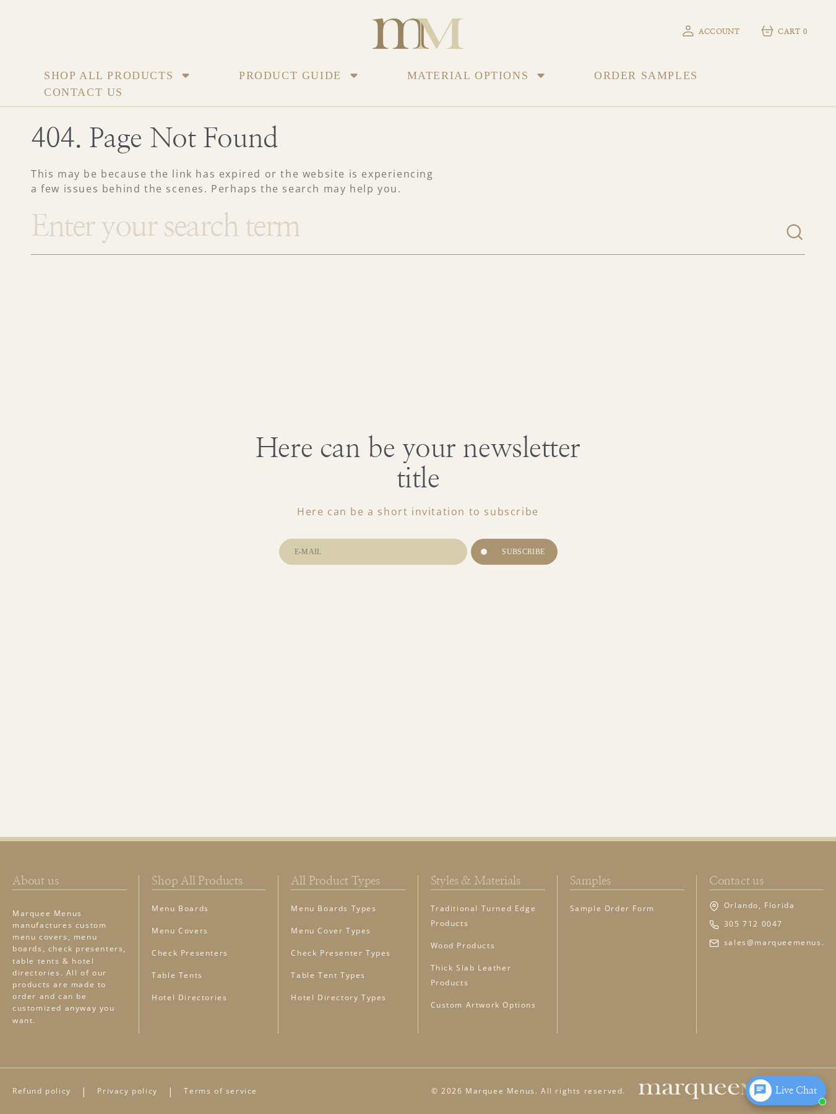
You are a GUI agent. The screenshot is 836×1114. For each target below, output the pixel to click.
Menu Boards (180, 908)
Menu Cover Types (331, 930)
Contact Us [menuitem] (83, 92)
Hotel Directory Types (339, 997)
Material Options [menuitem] (468, 75)
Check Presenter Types (341, 953)
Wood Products (463, 945)
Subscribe (523, 551)
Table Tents (177, 975)
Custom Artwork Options (484, 1005)
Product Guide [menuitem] (290, 75)
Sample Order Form (612, 908)
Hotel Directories (189, 997)
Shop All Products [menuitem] (108, 75)
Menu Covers (180, 930)
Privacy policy (127, 1091)
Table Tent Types (328, 975)
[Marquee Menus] (418, 30)
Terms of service (220, 1091)
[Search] (795, 232)
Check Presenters (190, 953)
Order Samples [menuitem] (646, 75)
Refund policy (41, 1091)
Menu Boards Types (333, 908)
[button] (710, 31)
